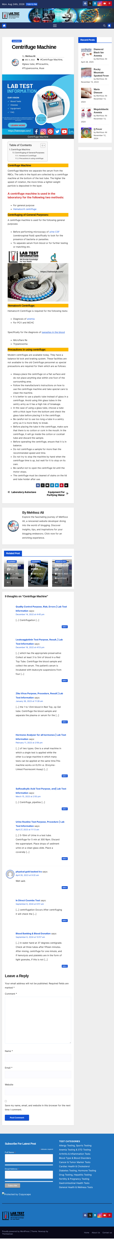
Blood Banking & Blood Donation (33, 933)
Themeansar (7, 1234)
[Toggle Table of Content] (41, 145)
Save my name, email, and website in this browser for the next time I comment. (37, 1107)
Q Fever (98, 129)
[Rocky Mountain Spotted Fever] (86, 73)
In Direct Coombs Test (28, 900)
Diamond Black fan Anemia (99, 52)
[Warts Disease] (86, 93)
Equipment (17, 41)
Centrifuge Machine (20, 149)
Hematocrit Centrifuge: (28, 156)
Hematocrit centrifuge (24, 209)
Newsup (41, 1231)
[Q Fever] (86, 133)
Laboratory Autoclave (23, 492)
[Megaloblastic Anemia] (86, 113)
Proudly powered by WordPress (16, 1231)
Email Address (12, 1169)
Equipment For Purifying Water (56, 493)
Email (8, 1067)
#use (41, 68)
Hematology (61, 561)
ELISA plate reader (35, 568)
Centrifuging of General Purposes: (30, 152)
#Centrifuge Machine (51, 59)
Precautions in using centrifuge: (31, 158)
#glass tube (28, 64)
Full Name (10, 1152)
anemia (31, 318)
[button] (104, 25)
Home (86, 1232)
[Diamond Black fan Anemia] (86, 53)
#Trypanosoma (30, 68)
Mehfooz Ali (30, 56)
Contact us (107, 1232)
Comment (11, 993)
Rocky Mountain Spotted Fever (101, 72)
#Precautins (42, 64)
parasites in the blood (53, 332)
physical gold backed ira (29, 871)
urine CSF (54, 231)
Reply (65, 627)
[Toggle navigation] (54, 25)
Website (9, 1084)
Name (9, 1051)
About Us (96, 1232)
